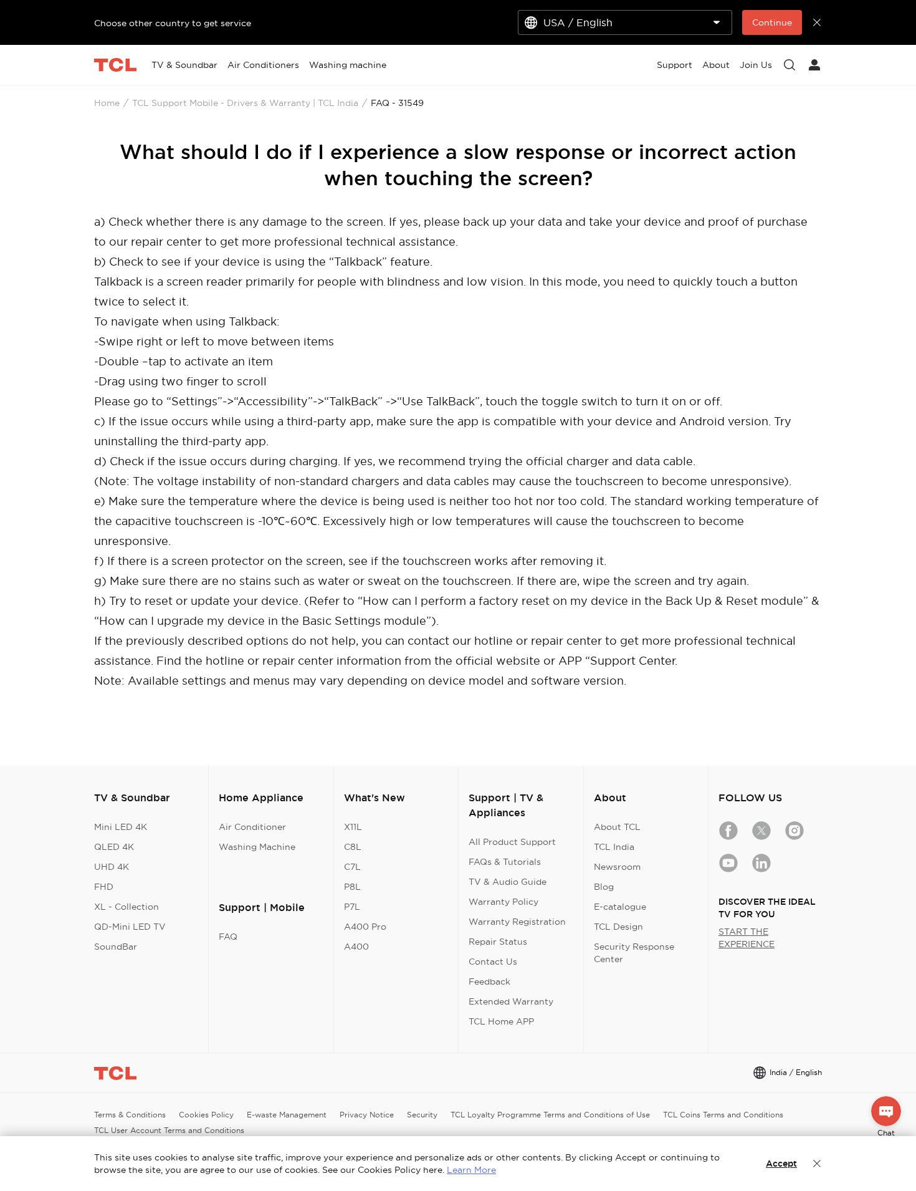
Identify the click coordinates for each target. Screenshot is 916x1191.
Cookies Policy (206, 1114)
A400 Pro (365, 926)
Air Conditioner (252, 826)
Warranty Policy (503, 901)
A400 (356, 946)
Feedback (489, 981)
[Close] (816, 1164)
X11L (353, 826)
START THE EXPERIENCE (746, 938)
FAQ (228, 936)
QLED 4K (114, 846)
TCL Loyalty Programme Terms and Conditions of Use (550, 1114)
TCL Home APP (501, 1021)
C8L (352, 846)
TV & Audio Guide (507, 881)
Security (422, 1114)
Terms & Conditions (130, 1114)
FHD (103, 886)
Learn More (471, 1169)
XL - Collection (126, 906)
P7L (352, 906)
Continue (772, 22)
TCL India (614, 846)
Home (107, 102)
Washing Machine (257, 846)
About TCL (617, 826)
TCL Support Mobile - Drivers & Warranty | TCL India (245, 102)
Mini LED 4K (120, 826)
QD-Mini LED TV (130, 926)
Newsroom (617, 866)
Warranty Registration (517, 921)
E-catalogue (620, 906)
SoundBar (115, 946)
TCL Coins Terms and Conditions (723, 1114)
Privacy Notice (367, 1114)
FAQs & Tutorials (505, 861)
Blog (604, 886)
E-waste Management (287, 1114)
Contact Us (493, 961)
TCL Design (618, 926)
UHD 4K (111, 866)
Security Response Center (634, 953)
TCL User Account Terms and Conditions (169, 1130)
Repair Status (498, 941)
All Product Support (512, 841)
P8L (352, 886)
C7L (352, 866)
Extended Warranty (511, 1001)
